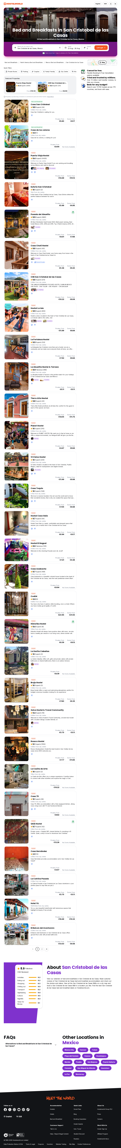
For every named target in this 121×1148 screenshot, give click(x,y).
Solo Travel (77, 1129)
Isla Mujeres (92, 1062)
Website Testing (61, 1144)
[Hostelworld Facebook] (5, 1109)
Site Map (72, 1144)
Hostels (52, 1109)
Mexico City (69, 1050)
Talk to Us (53, 1129)
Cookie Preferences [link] (84, 1144)
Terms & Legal (30, 1144)
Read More (50, 96)
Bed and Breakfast (36, 101)
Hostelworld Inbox (103, 1139)
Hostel (33, 152)
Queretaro (105, 1068)
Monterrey (80, 1074)
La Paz (67, 1074)
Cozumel (68, 1068)
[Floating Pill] (33, 949)
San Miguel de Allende (86, 1068)
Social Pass (77, 1109)
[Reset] (60, 47)
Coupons (41, 1144)
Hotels (52, 1114)
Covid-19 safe (40, 262)
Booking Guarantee (80, 1119)
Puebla (79, 1062)
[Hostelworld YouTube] (18, 1109)
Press (99, 1114)
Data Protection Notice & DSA (13, 1144)
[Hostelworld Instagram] (14, 1109)
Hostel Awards (78, 1124)
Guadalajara (101, 1056)
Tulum (94, 1050)
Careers (99, 1119)
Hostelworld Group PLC (104, 1109)
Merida (67, 1062)
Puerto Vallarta (109, 1062)
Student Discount (79, 1134)
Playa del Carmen (71, 1056)
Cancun (83, 1050)
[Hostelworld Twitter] (9, 1109)
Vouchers (50, 1144)
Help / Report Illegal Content (59, 1134)
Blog (75, 1114)
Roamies (76, 1139)
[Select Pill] (111, 4)
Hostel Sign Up (102, 1129)
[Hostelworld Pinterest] (23, 1109)
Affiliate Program (102, 1134)
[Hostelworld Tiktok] (27, 1109)
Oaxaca (87, 1056)
